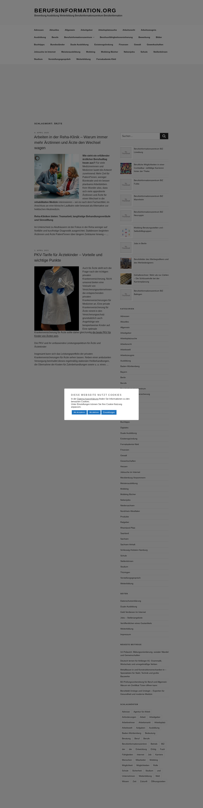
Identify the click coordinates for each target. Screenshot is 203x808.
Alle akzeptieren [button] (79, 412)
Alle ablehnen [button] (94, 412)
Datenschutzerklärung (88, 399)
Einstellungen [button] (109, 412)
